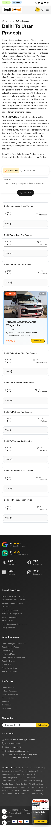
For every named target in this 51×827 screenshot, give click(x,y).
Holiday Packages (9, 691)
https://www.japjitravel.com (24, 739)
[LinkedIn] (42, 2)
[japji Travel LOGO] (12, 9)
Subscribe (42, 725)
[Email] (4, 811)
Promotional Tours (9, 787)
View (7, 224)
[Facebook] (39, 2)
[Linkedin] (4, 572)
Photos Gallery (37, 794)
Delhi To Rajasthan (9, 777)
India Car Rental (35, 771)
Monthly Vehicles (36, 784)
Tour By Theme (8, 661)
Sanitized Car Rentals (11, 790)
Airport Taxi (19, 774)
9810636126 (16, 743)
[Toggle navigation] (47, 9)
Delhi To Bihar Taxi (39, 787)
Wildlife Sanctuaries (10, 617)
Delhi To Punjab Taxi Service (14, 644)
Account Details (36, 768)
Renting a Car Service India (13, 596)
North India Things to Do (12, 614)
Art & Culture (7, 621)
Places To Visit (8, 698)
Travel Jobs (24, 787)
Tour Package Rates (10, 647)
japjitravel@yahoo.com (19, 751)
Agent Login (7, 774)
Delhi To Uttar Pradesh (11, 781)
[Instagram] (29, 572)
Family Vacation (8, 628)
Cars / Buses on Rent (10, 694)
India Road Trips (8, 654)
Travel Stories (21, 784)
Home (7, 21)
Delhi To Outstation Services (13, 657)
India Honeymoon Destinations (14, 624)
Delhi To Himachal (27, 777)
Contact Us (6, 705)
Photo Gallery (7, 650)
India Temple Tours (10, 610)
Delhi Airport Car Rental (31, 790)
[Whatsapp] (4, 822)
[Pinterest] (48, 2)
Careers (5, 771)
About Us (6, 701)
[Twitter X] (4, 562)
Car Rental (30, 170)
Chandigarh (7, 794)
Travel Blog (6, 664)
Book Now (38, 341)
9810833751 (16, 747)
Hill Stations (7, 607)
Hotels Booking (8, 687)
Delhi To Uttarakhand (31, 781)
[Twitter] (36, 2)
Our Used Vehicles (18, 771)
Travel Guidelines (21, 794)
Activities (14, 170)
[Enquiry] (37, 9)
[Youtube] (45, 2)
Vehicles (29, 774)
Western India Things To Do (13, 600)
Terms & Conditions (16, 813)
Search (7, 180)
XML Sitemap (7, 816)
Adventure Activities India (12, 603)
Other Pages (7, 708)
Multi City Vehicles (9, 668)
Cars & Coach (22, 768)
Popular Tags (7, 784)
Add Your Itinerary (9, 671)
